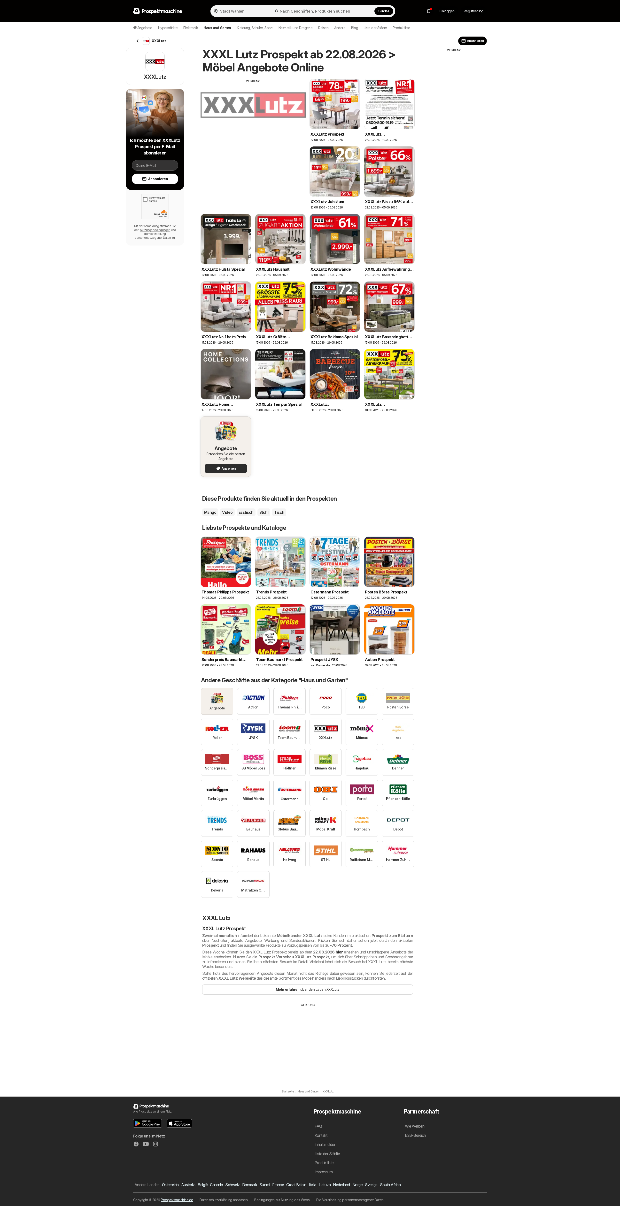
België (203, 1184)
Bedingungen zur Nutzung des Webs (282, 1200)
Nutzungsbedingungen (155, 230)
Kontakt (321, 1135)
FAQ (318, 1126)
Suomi (264, 1184)
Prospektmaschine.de (177, 1200)
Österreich (170, 1184)
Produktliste (401, 28)
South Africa (390, 1184)
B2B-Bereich (415, 1135)
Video (227, 512)
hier (339, 952)
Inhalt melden (325, 1144)
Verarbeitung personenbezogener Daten (153, 235)
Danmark (249, 1184)
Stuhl (263, 512)
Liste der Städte (375, 28)
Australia (188, 1184)
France (278, 1184)
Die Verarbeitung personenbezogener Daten (350, 1200)
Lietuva (325, 1184)
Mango (210, 512)
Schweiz (232, 1184)
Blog (354, 28)
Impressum (324, 1171)
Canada (216, 1184)
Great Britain (296, 1184)
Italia (312, 1184)
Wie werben (415, 1126)
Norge (357, 1184)
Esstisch (246, 512)
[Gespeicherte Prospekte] (429, 11)
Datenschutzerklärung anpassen (224, 1200)
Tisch (279, 512)
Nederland (341, 1184)
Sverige (371, 1184)
